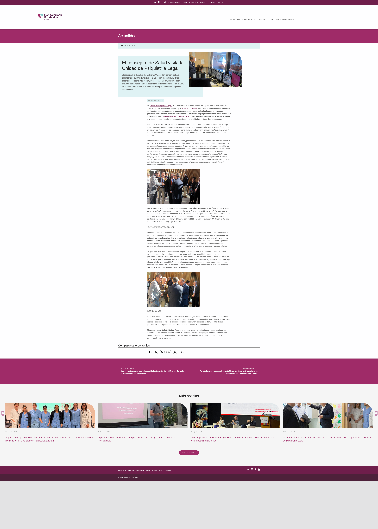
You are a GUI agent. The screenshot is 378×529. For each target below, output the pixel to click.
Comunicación (287, 19)
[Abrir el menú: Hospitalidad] (280, 19)
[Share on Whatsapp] (175, 352)
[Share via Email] (162, 352)
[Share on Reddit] (181, 352)
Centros (262, 19)
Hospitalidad (274, 19)
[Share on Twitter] (156, 352)
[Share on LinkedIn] (168, 352)
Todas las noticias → (189, 452)
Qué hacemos (249, 19)
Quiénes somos (235, 19)
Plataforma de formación (190, 2)
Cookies (154, 470)
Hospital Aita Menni (189, 108)
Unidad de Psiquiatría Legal (161, 106)
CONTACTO (122, 470)
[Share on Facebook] (149, 352)
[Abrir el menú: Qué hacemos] (254, 19)
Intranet (202, 2)
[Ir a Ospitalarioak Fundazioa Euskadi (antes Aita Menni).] (122, 45)
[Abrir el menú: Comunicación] (293, 19)
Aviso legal (131, 470)
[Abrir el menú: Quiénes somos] (242, 19)
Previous (2, 413)
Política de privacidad (143, 470)
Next (376, 413)
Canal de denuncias (165, 470)
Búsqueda (211, 2)
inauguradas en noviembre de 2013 (177, 116)
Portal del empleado (174, 2)
